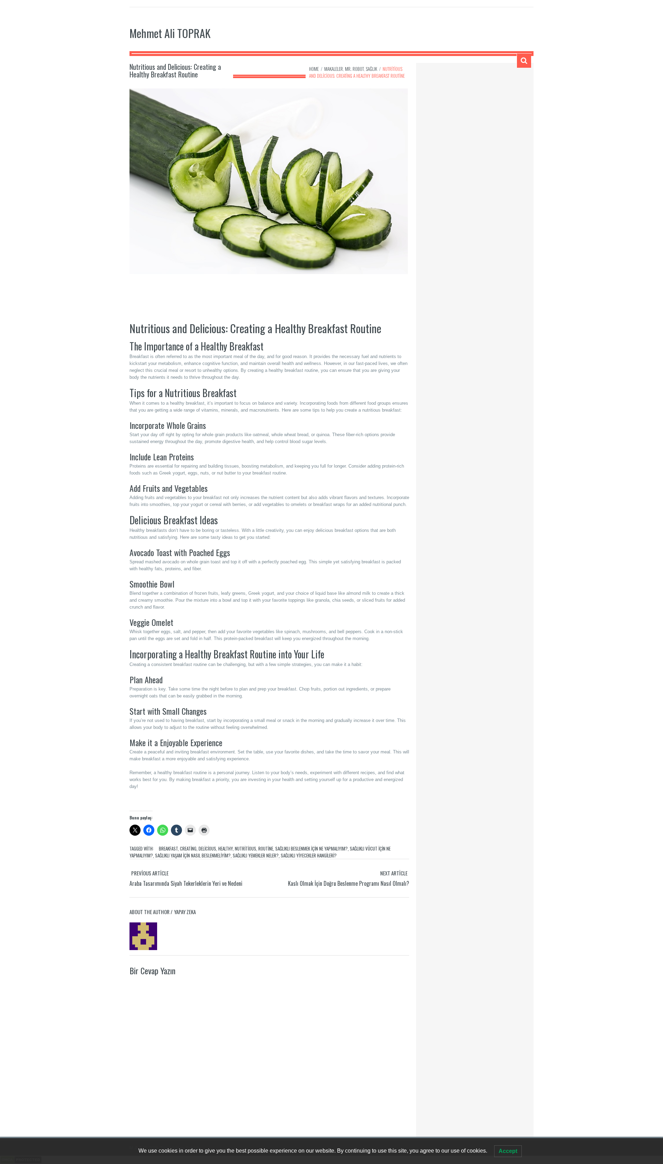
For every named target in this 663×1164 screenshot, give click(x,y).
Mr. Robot (354, 68)
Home (314, 68)
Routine (265, 848)
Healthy (225, 848)
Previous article (150, 873)
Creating (188, 848)
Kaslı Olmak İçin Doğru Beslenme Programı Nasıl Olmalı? (348, 883)
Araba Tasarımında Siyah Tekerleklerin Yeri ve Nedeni (185, 883)
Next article (393, 873)
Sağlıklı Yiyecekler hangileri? (309, 855)
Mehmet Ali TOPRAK (170, 33)
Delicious (207, 848)
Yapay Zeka (185, 912)
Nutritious (245, 848)
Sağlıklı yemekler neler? (256, 855)
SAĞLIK (371, 68)
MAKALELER (333, 68)
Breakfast (168, 848)
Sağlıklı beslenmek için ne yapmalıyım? (311, 848)
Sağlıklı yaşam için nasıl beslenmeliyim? (193, 855)
